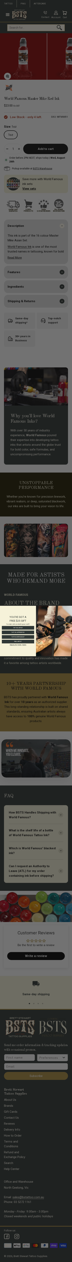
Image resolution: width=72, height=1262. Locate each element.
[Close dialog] (70, 608)
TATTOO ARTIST (18, 627)
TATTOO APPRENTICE (17, 632)
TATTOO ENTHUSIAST (18, 637)
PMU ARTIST (18, 641)
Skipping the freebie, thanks (18, 645)
